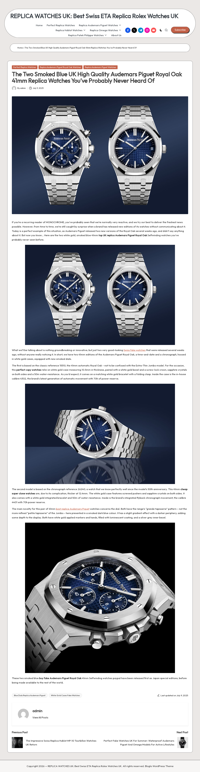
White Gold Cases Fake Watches (65, 695)
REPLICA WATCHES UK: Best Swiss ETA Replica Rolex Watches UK (94, 16)
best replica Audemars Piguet (72, 508)
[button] (180, 30)
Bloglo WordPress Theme (159, 766)
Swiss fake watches (135, 350)
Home (20, 47)
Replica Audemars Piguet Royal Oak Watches (60, 67)
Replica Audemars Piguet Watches (100, 67)
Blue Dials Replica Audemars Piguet (29, 695)
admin (37, 711)
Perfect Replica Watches (24, 67)
